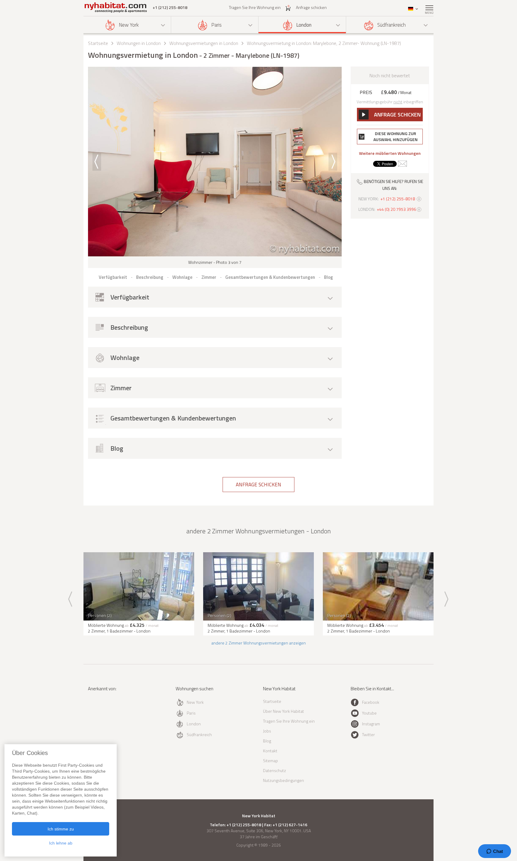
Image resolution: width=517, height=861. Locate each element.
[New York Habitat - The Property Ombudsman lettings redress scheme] (107, 713)
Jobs (267, 731)
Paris (216, 25)
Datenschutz (274, 770)
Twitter (368, 734)
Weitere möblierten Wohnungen (390, 153)
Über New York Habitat (283, 711)
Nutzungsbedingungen (283, 780)
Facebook (370, 702)
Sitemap (270, 760)
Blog (267, 741)
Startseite (98, 43)
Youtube (369, 713)
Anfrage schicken (311, 7)
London (303, 25)
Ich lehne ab (60, 843)
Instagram (371, 724)
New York (129, 25)
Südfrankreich (391, 25)
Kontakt (270, 750)
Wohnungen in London (139, 43)
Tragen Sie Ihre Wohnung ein (255, 7)
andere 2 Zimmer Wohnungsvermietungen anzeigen (258, 643)
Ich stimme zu (61, 829)
